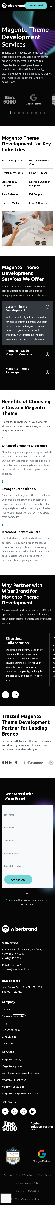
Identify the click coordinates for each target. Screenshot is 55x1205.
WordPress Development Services (20, 1073)
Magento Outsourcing (14, 1079)
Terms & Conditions (25, 1175)
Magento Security (11, 1059)
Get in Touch (36, 5)
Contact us (8, 1043)
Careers (6, 1016)
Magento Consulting (13, 1086)
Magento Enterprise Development (20, 1093)
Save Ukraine (9, 1036)
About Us (7, 1009)
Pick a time (12, 900)
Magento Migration (12, 1066)
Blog (4, 1023)
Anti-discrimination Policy (27, 1183)
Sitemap (8, 1175)
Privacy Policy (44, 1175)
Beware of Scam (11, 1030)
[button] (10, 112)
